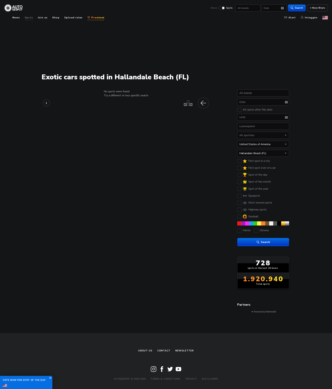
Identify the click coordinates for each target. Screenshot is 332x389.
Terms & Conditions (165, 379)
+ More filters (317, 8)
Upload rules (73, 17)
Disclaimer (210, 379)
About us (145, 350)
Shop (55, 17)
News (214, 8)
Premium (97, 17)
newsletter (184, 350)
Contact (163, 350)
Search (299, 8)
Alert (292, 17)
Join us (43, 17)
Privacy (191, 379)
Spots (229, 8)
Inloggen (311, 17)
